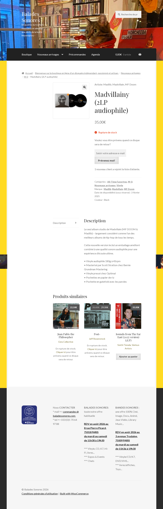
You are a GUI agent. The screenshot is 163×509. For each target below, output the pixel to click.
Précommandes (77, 54)
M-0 (26, 76)
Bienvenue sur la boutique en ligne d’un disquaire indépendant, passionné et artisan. (77, 73)
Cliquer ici (61, 352)
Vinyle (120, 185)
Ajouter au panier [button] (128, 356)
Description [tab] (59, 222)
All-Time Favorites (117, 181)
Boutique (27, 54)
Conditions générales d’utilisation (40, 493)
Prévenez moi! (106, 160)
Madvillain (117, 189)
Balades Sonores (31, 16)
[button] (84, 87)
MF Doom (129, 189)
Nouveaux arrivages (48, 54)
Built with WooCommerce (74, 493)
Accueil (29, 73)
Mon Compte (101, 14)
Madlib (107, 189)
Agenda (95, 54)
